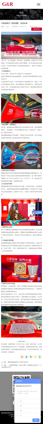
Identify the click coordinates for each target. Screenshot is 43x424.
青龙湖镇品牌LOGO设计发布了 (18, 362)
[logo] (7, 4)
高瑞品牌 (6, 413)
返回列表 (37, 29)
